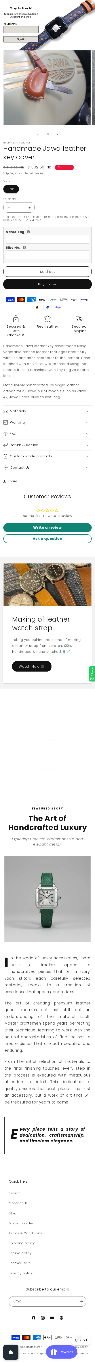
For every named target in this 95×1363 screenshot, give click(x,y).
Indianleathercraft (31, 1346)
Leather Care (20, 1263)
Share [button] (12, 481)
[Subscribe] (81, 1301)
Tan (13, 190)
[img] (47, 712)
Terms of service (22, 1353)
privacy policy (21, 1273)
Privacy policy (79, 1347)
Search (15, 1193)
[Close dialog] (92, 2)
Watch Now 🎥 (32, 666)
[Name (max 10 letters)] (28, 231)
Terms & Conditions (25, 1233)
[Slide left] (38, 134)
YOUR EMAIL (10, 24)
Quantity (9, 199)
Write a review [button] (47, 527)
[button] (47, 411)
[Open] (10, 1352)
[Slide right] (57, 134)
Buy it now (47, 284)
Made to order (21, 1223)
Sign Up (21, 39)
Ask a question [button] (47, 538)
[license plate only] (24, 247)
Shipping (9, 173)
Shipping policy (22, 1243)
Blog (12, 1213)
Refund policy (20, 1253)
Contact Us (18, 1203)
